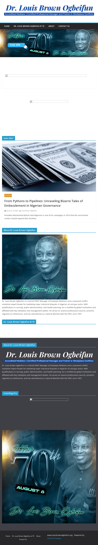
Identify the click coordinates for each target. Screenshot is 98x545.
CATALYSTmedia (54, 538)
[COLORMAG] (49, 351)
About (51, 26)
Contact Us (64, 26)
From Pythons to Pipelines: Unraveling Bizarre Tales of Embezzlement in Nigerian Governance (43, 203)
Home (7, 26)
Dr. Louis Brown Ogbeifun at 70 (29, 26)
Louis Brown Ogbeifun (29, 211)
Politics (8, 195)
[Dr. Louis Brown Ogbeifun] (34, 236)
